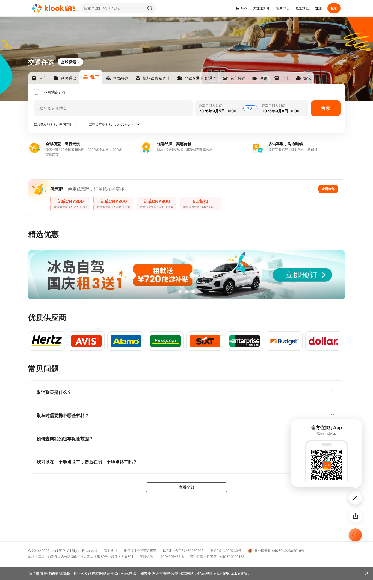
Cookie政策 (238, 573)
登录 (334, 8)
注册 (318, 8)
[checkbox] (51, 92)
